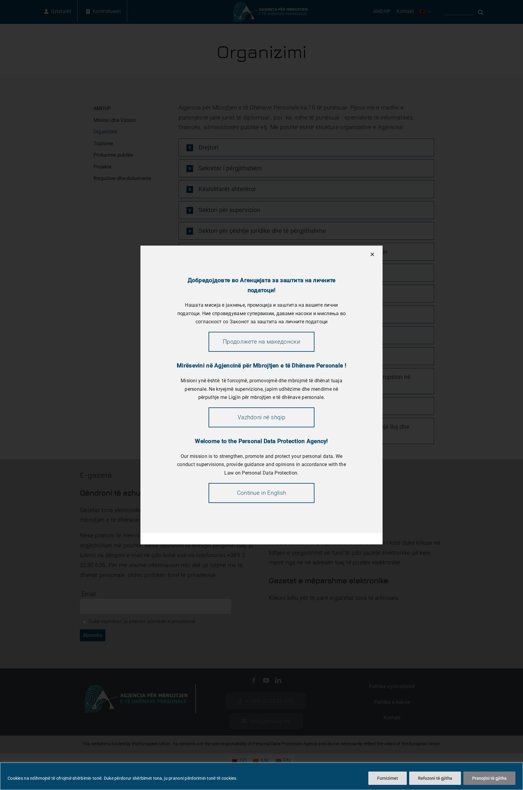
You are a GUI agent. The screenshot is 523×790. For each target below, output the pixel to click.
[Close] (372, 254)
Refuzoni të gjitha (435, 778)
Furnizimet (387, 778)
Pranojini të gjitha (489, 778)
